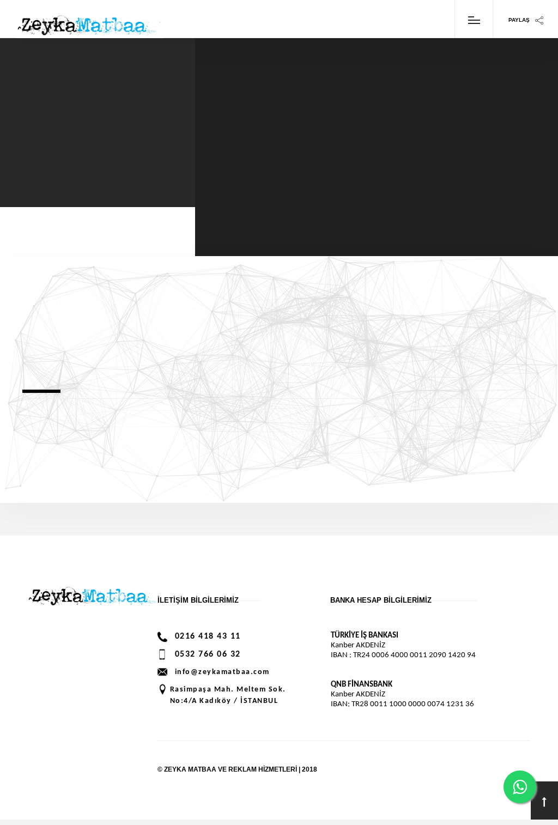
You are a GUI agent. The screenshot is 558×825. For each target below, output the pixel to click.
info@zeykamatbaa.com (222, 672)
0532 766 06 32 (208, 654)
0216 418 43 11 (208, 636)
